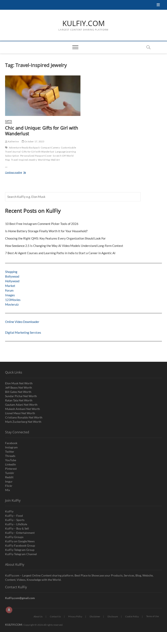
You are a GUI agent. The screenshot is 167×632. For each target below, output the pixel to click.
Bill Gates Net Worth (18, 391)
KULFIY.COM (83, 23)
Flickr (8, 485)
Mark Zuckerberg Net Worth (23, 421)
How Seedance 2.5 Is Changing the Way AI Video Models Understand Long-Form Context (64, 245)
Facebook (11, 443)
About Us (38, 616)
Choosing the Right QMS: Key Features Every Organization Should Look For (55, 238)
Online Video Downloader (22, 322)
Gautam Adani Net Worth (21, 404)
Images (10, 295)
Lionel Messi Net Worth (20, 413)
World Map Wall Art (49, 159)
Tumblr (9, 473)
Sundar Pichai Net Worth (21, 396)
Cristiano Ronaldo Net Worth (23, 417)
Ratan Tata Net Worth (18, 400)
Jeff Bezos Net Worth (18, 387)
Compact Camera (50, 147)
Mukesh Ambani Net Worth (22, 409)
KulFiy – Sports (14, 520)
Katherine (13, 141)
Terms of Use (152, 616)
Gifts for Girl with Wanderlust (38, 151)
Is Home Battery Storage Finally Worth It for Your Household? (46, 231)
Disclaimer (95, 616)
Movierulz (12, 304)
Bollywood (12, 276)
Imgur (9, 481)
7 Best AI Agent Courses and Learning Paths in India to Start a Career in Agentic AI (60, 253)
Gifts (8, 120)
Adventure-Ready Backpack (24, 147)
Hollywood (12, 281)
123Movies (13, 300)
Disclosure (113, 616)
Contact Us (55, 616)
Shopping (11, 272)
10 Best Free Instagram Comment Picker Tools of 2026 (41, 224)
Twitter (9, 451)
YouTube (10, 460)
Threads (10, 456)
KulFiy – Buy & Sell (17, 528)
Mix (7, 490)
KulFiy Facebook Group (20, 545)
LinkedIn (10, 464)
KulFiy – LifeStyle (16, 524)
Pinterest (11, 468)
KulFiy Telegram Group (19, 549)
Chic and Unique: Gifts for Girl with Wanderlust (41, 130)
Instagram (11, 447)
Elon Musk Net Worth (19, 383)
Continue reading (19, 173)
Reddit (9, 477)
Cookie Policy (132, 616)
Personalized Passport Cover (36, 155)
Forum (9, 290)
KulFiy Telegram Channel (21, 554)
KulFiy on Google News (20, 541)
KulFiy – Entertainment (20, 532)
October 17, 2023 (34, 141)
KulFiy (9, 511)
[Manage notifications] (9, 610)
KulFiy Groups (14, 537)
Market (10, 286)
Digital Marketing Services (23, 332)
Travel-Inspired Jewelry (24, 159)
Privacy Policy (75, 616)
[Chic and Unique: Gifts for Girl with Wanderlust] (42, 95)
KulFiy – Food (14, 515)
